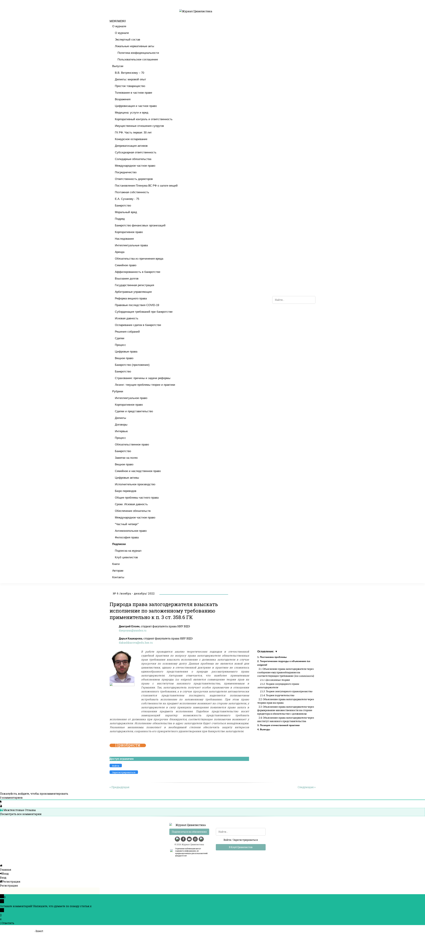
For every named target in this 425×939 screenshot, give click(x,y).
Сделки (119, 338)
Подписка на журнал (128, 550)
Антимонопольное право (131, 530)
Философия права (127, 537)
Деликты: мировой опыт (130, 79)
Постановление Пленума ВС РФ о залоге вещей (146, 185)
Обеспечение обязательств (133, 510)
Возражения (122, 99)
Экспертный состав (127, 39)
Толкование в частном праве (133, 92)
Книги (116, 564)
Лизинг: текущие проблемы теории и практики (145, 384)
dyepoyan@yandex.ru (132, 630)
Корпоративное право (129, 232)
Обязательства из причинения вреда (139, 258)
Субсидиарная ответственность (135, 152)
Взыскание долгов (126, 278)
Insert (39, 931)
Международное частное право (135, 165)
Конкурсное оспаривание (131, 139)
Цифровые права (126, 351)
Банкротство (123, 205)
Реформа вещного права (131, 298)
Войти (227, 839)
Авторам (117, 570)
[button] (118, 21)
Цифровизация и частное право (136, 106)
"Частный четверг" (127, 524)
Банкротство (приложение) (132, 364)
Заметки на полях (126, 457)
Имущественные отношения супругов (139, 125)
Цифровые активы (127, 477)
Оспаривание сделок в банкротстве (138, 325)
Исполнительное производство (135, 484)
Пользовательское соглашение (138, 59)
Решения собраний (127, 331)
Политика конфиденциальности (138, 52)
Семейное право (125, 265)
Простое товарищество (130, 86)
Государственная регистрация (134, 285)
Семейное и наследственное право (138, 471)
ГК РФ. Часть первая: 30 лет (133, 132)
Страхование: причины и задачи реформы (142, 378)
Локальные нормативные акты (134, 46)
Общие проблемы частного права (137, 497)
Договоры (121, 424)
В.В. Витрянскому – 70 (129, 72)
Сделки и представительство (134, 411)
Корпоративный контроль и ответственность (143, 119)
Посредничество (125, 172)
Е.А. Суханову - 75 (127, 198)
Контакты (118, 577)
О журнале (119, 26)
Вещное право (124, 358)
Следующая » (306, 787)
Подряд (120, 218)
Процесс (120, 345)
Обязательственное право (132, 444)
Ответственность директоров (134, 179)
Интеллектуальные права (131, 245)
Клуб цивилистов (126, 557)
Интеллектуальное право (131, 398)
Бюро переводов (125, 491)
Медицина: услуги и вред (131, 112)
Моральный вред (126, 212)
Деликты (120, 418)
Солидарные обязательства (133, 159)
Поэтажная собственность (132, 192)
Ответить (7, 923)
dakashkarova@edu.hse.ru (136, 642)
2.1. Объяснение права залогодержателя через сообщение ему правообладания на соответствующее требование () (285, 672)
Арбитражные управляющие (133, 291)
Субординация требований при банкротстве (143, 311)
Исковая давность (126, 318)
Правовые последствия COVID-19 (137, 305)
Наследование (124, 238)
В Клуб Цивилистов (241, 847)
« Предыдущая (119, 787)
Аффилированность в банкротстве (137, 272)
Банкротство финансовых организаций (140, 225)
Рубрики (117, 391)
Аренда (119, 252)
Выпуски (117, 66)
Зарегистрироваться (245, 839)
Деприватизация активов (131, 145)
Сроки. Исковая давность (131, 504)
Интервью (121, 431)
